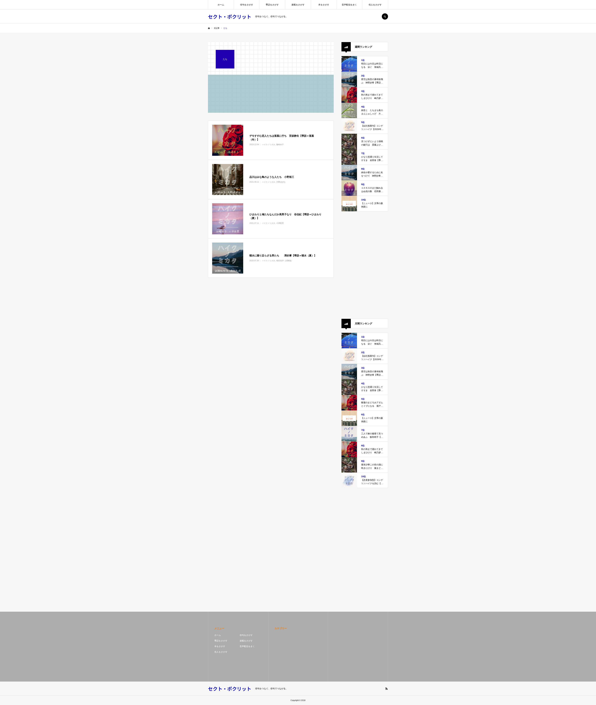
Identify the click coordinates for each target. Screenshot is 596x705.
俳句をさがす (246, 4)
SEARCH (385, 16)
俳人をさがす (375, 4)
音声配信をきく (349, 4)
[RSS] (386, 688)
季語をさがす (272, 4)
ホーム (221, 4)
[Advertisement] (364, 265)
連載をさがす (298, 4)
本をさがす (323, 4)
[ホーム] (209, 28)
